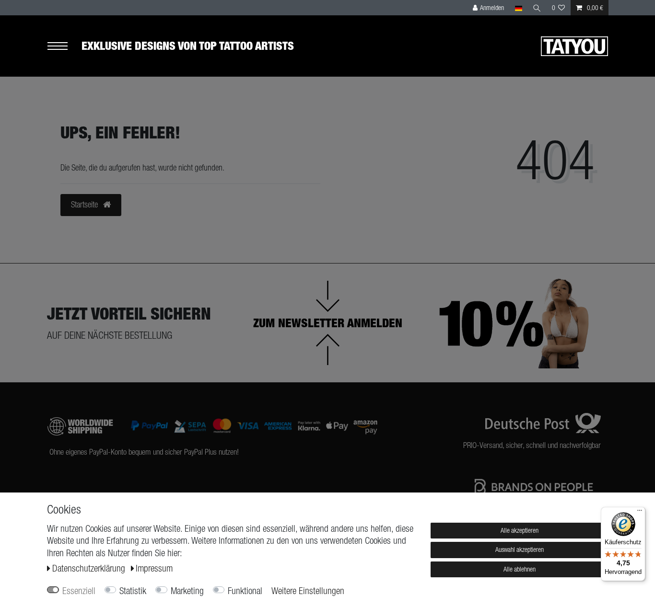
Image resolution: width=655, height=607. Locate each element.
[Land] (518, 7)
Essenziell (78, 590)
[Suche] (537, 7)
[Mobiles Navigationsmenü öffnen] (64, 46)
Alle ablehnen (519, 569)
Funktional (245, 590)
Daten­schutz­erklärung (90, 568)
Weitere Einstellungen (307, 590)
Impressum (154, 568)
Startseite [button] (85, 204)
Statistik (132, 590)
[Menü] (639, 512)
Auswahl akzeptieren (519, 549)
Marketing (187, 590)
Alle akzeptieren (519, 530)
